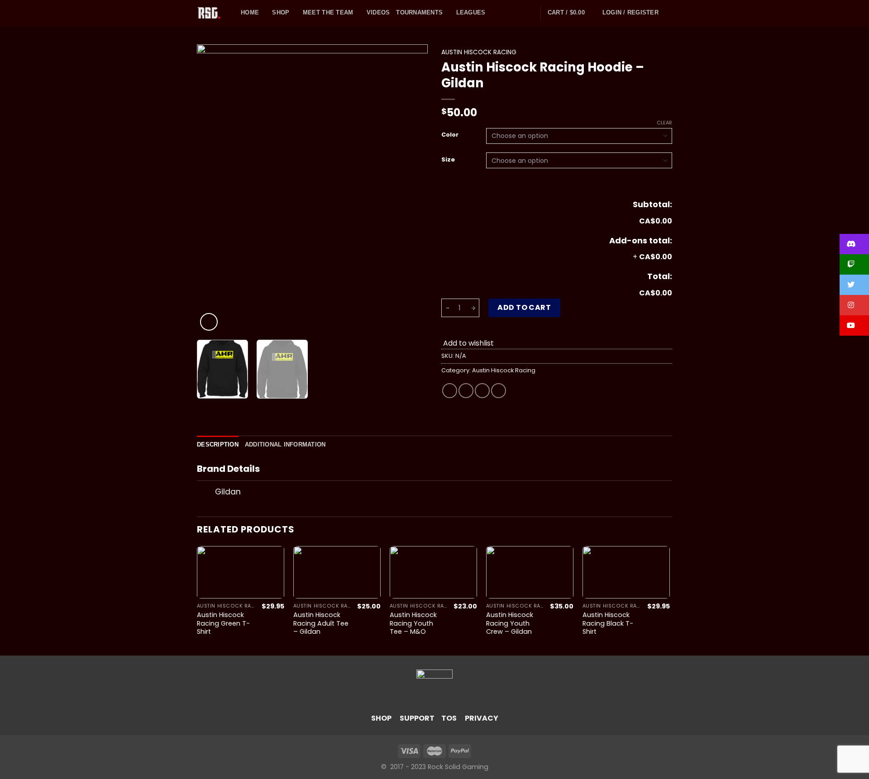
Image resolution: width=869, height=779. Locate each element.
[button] (854, 244)
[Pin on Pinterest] (498, 390)
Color (449, 135)
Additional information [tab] (285, 444)
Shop (280, 12)
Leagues (471, 12)
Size (448, 160)
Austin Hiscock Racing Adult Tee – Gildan (321, 623)
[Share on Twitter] (465, 390)
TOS (449, 718)
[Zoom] (209, 322)
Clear (664, 122)
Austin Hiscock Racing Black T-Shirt (608, 623)
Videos (378, 12)
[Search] (668, 13)
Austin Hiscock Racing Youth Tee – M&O (413, 623)
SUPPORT (417, 718)
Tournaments (419, 12)
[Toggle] (206, 493)
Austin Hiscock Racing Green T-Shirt (223, 623)
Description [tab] (218, 444)
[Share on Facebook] (449, 390)
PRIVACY (481, 718)
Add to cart (524, 307)
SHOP (381, 718)
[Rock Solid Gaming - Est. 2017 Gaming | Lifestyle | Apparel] (212, 13)
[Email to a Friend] (482, 390)
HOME (250, 12)
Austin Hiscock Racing (478, 52)
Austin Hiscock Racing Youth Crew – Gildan (509, 623)
